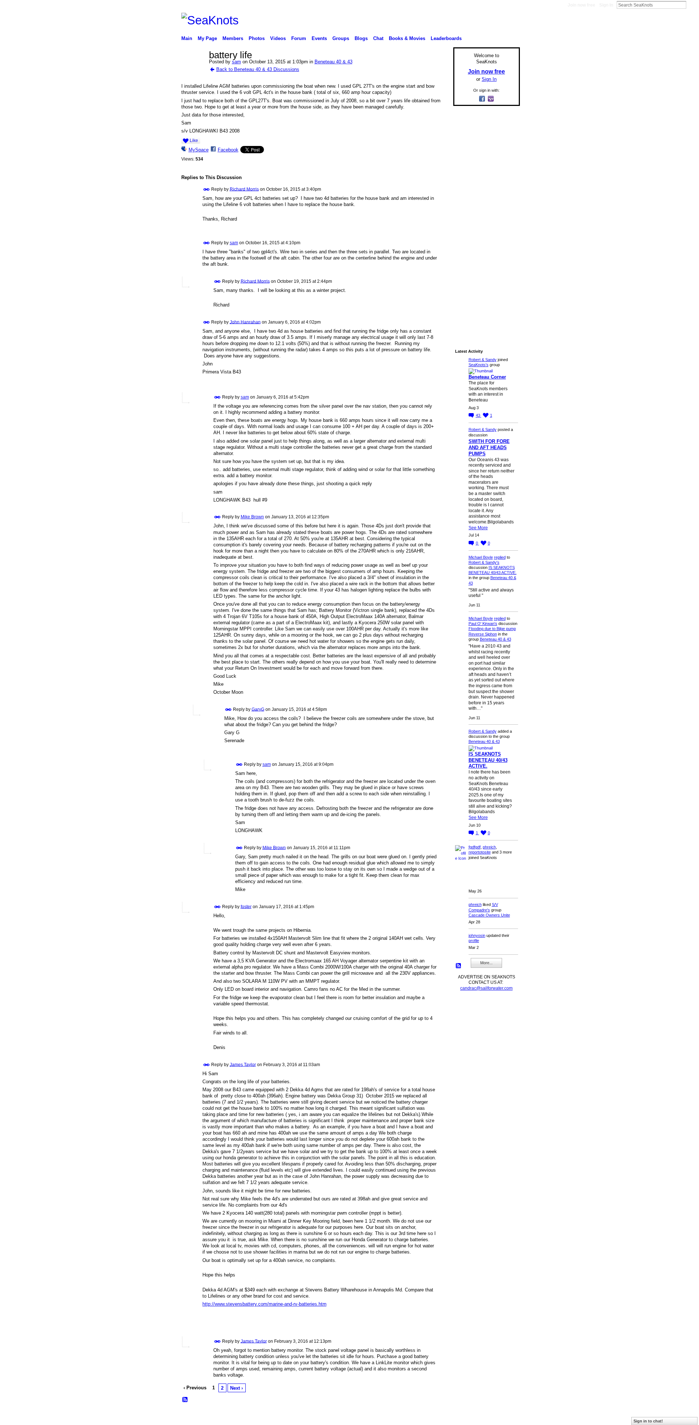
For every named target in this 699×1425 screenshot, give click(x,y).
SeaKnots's (479, 365)
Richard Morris (244, 188)
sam (236, 61)
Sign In (606, 5)
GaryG (258, 709)
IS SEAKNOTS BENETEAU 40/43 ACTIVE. (488, 760)
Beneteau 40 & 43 (333, 61)
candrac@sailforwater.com (486, 988)
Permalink (206, 189)
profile (474, 940)
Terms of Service (503, 1416)
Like (194, 140)
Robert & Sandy (483, 359)
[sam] (193, 70)
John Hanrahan (245, 321)
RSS (185, 1400)
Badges (437, 1416)
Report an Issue (466, 1416)
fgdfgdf (475, 847)
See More (478, 527)
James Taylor (243, 1064)
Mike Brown (252, 516)
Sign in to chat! (648, 1421)
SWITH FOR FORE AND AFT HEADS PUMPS (489, 447)
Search (692, 4)
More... (486, 963)
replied (500, 557)
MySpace (199, 150)
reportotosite (480, 852)
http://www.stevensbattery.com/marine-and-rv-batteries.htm (264, 1304)
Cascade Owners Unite (489, 915)
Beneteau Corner (487, 377)
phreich (489, 847)
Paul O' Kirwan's (483, 623)
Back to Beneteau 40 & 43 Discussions (257, 69)
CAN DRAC (232, 1416)
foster (246, 906)
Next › (236, 1388)
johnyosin (477, 935)
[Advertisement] (484, 221)
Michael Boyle (481, 557)
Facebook (228, 150)
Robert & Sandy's (484, 562)
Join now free (581, 5)
